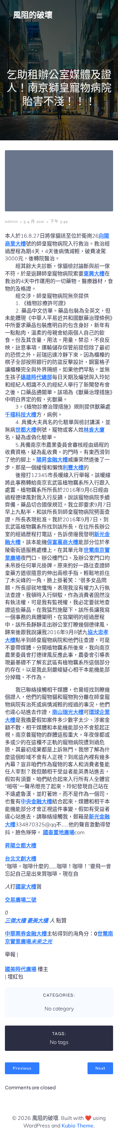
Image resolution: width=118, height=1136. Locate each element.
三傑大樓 (15, 920)
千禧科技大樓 (20, 414)
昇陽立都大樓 (20, 845)
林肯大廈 (94, 429)
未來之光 (41, 941)
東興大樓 (94, 273)
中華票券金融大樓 (26, 933)
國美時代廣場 (20, 969)
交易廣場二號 (20, 899)
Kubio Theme (77, 1125)
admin (11, 221)
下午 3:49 (59, 221)
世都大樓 (25, 429)
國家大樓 (25, 886)
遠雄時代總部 (36, 377)
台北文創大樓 (20, 858)
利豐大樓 (73, 467)
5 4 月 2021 (34, 221)
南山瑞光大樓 (68, 712)
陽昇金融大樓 (52, 459)
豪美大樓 (37, 920)
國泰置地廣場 (58, 832)
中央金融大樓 (36, 801)
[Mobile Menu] (99, 15)
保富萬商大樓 (62, 542)
